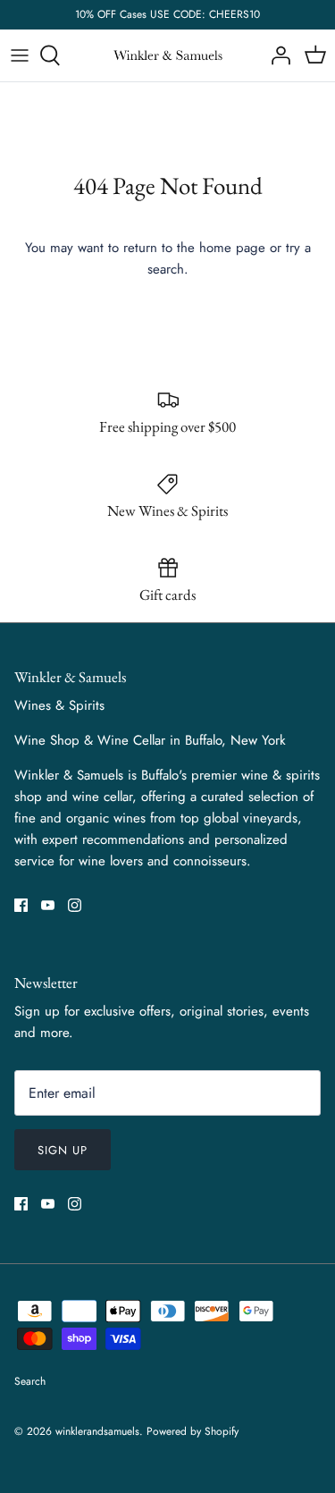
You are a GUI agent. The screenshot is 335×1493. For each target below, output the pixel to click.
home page (232, 247)
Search (30, 1381)
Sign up (63, 1150)
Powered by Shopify (193, 1431)
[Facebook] (21, 905)
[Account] (276, 55)
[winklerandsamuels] (168, 55)
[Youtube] (47, 905)
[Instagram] (74, 905)
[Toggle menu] (19, 55)
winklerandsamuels (97, 1431)
